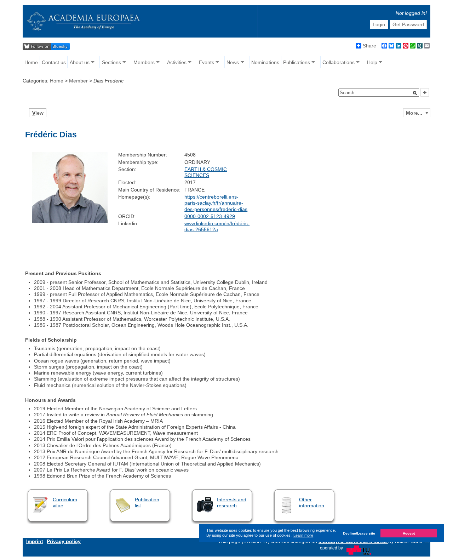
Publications (296, 62)
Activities (177, 62)
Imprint (34, 541)
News (232, 62)
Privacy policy (64, 541)
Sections (111, 62)
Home (31, 62)
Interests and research (231, 502)
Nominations (265, 62)
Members (144, 62)
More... (414, 113)
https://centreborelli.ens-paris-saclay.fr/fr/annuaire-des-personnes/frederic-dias (215, 203)
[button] (415, 93)
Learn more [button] (303, 535)
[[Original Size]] (69, 221)
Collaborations (338, 62)
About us (80, 62)
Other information (311, 502)
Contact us (54, 62)
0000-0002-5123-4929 (209, 216)
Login (379, 24)
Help (372, 62)
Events (206, 62)
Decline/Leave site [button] (359, 533)
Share (369, 46)
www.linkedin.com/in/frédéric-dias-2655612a (217, 226)
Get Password (408, 24)
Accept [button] (409, 533)
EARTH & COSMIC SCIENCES (205, 172)
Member (78, 81)
